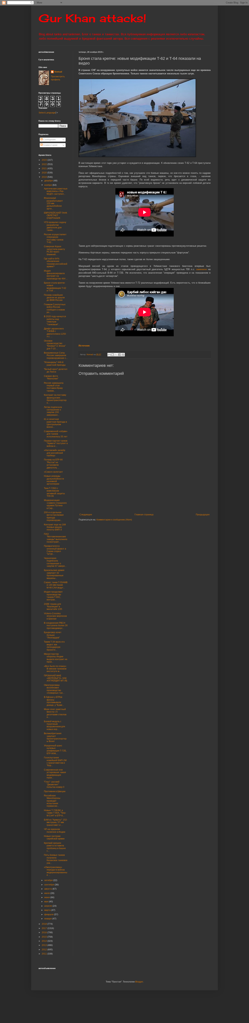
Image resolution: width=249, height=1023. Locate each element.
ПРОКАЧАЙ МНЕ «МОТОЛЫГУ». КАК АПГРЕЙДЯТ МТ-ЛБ (55, 678)
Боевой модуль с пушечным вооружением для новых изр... (54, 725)
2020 (44, 172)
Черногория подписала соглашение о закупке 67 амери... (55, 562)
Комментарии (50, 145)
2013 (44, 945)
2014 (44, 941)
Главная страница (144, 514)
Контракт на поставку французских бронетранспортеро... (55, 399)
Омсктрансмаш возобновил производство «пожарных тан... (54, 689)
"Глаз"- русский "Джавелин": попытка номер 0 (54, 784)
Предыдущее (203, 514)
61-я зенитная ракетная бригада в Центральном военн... (55, 423)
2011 (44, 953)
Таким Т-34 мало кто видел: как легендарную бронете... (54, 646)
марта (47, 910)
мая (46, 901)
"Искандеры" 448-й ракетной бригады (55, 363)
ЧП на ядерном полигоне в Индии (54, 830)
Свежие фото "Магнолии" (51, 377)
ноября (48, 185)
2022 (44, 164)
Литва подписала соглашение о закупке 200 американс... (53, 411)
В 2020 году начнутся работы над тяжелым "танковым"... (55, 320)
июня (47, 897)
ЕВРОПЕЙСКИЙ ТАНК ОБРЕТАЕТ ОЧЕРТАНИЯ (55, 215)
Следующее (85, 514)
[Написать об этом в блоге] (112, 354)
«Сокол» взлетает (53, 472)
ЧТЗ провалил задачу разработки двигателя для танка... (55, 226)
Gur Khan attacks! (92, 18)
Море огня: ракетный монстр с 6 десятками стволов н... (55, 713)
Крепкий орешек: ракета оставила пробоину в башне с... (55, 847)
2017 (44, 928)
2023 (44, 160)
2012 (44, 949)
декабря (48, 180)
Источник (84, 345)
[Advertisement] (164, 483)
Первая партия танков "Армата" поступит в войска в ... (56, 443)
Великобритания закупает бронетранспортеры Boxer (55, 737)
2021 (44, 168)
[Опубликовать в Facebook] (119, 354)
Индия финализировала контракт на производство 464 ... (56, 275)
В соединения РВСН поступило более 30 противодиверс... (56, 625)
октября (48, 880)
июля (47, 893)
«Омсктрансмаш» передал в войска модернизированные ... (55, 871)
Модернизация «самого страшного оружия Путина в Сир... (55, 504)
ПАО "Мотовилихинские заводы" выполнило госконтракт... (55, 538)
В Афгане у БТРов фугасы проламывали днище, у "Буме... (54, 701)
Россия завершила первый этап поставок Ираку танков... (53, 387)
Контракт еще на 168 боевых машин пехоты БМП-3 (55, 527)
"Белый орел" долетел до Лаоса (55, 370)
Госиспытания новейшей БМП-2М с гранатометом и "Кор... (55, 761)
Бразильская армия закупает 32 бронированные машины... (54, 574)
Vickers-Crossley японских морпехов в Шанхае (55, 616)
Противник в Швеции (54, 791)
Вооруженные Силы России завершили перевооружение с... (56, 355)
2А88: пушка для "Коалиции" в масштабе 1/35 (53, 607)
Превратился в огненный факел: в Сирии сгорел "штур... (55, 550)
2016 (44, 932)
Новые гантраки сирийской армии (54, 837)
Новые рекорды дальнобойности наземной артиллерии (54, 480)
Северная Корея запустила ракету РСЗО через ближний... (54, 250)
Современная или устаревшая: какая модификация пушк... (55, 774)
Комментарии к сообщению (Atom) (114, 519)
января (48, 918)
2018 (44, 924)
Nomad (58, 72)
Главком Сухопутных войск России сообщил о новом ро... (54, 308)
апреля (48, 906)
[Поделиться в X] (116, 354)
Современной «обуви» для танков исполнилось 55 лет (55, 434)
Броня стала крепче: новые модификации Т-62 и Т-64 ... (55, 287)
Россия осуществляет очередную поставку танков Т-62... (55, 238)
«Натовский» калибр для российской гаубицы (54, 453)
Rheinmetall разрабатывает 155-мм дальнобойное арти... (53, 203)
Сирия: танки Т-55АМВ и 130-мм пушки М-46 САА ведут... (55, 585)
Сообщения (49, 139)
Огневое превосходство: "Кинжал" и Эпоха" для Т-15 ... (55, 345)
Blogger (139, 981)
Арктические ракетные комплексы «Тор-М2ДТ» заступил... (55, 191)
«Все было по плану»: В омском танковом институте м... (55, 669)
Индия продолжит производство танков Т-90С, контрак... (53, 596)
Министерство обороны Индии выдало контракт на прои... (55, 658)
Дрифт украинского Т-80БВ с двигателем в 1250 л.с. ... (55, 332)
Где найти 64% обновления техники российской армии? (55, 262)
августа (48, 889)
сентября (49, 884)
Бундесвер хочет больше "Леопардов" (52, 635)
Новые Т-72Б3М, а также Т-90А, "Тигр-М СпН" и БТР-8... (55, 813)
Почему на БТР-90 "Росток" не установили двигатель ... (53, 463)
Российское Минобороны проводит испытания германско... (52, 800)
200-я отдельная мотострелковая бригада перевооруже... (54, 516)
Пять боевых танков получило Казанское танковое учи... (55, 859)
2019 (44, 177)
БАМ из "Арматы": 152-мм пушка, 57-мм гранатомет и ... (55, 822)
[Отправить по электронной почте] (109, 354)
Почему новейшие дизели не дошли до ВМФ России (54, 298)
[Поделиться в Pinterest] (123, 354)
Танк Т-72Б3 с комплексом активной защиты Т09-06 (54, 492)
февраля (49, 914)
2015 (44, 937)
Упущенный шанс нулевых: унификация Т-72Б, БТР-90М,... (55, 749)
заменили (201, 269)
